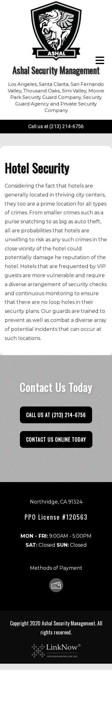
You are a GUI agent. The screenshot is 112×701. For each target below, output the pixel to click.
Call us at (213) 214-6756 (56, 126)
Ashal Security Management (56, 70)
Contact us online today (56, 439)
